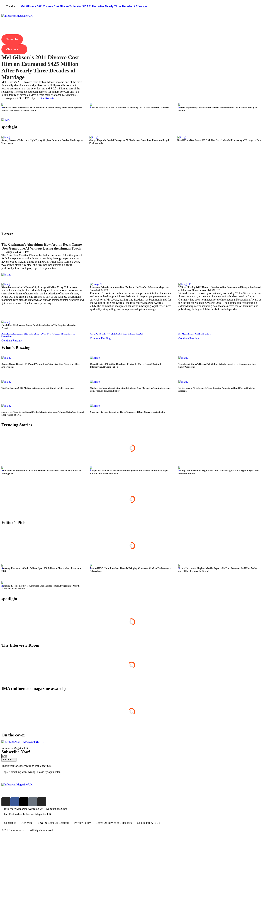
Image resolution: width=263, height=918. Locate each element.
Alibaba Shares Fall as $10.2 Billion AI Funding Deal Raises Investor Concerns (129, 107)
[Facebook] (14, 801)
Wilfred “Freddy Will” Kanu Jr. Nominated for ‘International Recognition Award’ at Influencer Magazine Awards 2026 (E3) (219, 288)
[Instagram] (5, 801)
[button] (131, 12)
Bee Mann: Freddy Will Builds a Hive (194, 334)
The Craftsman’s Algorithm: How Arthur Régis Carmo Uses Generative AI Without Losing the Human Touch (41, 246)
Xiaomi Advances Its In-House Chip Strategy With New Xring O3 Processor (39, 287)
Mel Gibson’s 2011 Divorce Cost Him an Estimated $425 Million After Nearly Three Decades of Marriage (84, 6)
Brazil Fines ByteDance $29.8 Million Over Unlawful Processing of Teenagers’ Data (219, 140)
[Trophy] (32, 801)
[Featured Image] (2, 107)
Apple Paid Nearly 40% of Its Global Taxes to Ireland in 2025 (116, 334)
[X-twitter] (23, 801)
